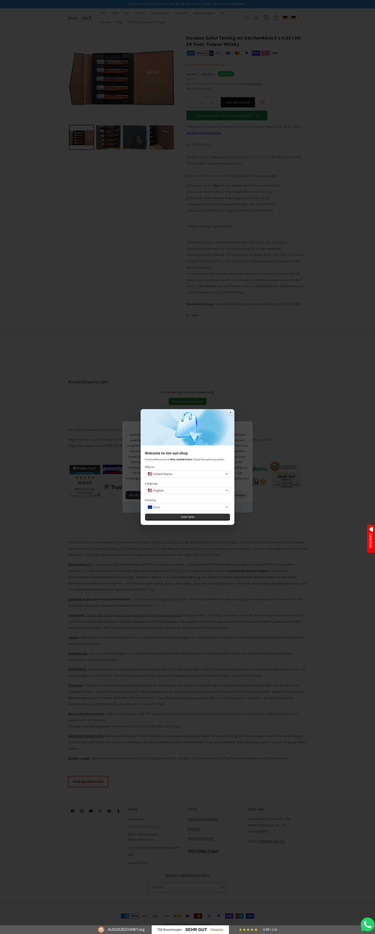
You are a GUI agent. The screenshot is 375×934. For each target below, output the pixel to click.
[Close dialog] (230, 413)
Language (151, 483)
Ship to (149, 467)
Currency (150, 500)
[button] (187, 473)
